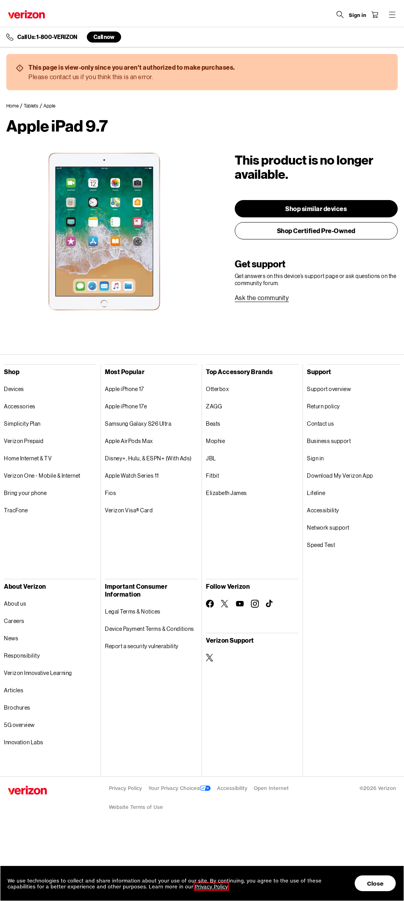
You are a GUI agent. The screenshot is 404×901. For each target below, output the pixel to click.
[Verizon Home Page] (26, 14)
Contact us (320, 423)
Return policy (323, 406)
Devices (14, 389)
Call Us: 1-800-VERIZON (47, 37)
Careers (14, 620)
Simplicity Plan (22, 423)
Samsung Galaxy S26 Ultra (138, 423)
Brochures (17, 707)
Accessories (20, 406)
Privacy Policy (125, 788)
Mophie (215, 441)
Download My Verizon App (340, 475)
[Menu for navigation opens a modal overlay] (392, 14)
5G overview (19, 724)
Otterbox (217, 389)
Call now (104, 36)
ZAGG (214, 406)
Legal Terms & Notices (133, 611)
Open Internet (271, 788)
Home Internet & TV (28, 458)
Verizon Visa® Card (129, 510)
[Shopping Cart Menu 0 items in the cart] (374, 14)
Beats (213, 423)
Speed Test (321, 544)
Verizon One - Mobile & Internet (42, 475)
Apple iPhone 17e (126, 406)
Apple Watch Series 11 (132, 475)
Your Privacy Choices (174, 788)
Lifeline (316, 492)
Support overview (329, 389)
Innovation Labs (23, 742)
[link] (15, 106)
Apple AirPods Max (129, 441)
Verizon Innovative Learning (38, 672)
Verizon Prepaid (24, 441)
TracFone (16, 510)
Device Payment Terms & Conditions (149, 628)
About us (15, 603)
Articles (13, 690)
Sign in (315, 458)
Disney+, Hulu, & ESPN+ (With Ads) (148, 458)
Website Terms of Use (136, 807)
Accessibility (323, 510)
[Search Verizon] (340, 14)
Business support (329, 441)
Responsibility (22, 655)
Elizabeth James (226, 492)
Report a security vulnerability (142, 646)
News (11, 638)
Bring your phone (25, 492)
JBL (211, 458)
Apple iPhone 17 (124, 389)
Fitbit (212, 475)
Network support (328, 527)
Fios (110, 492)
